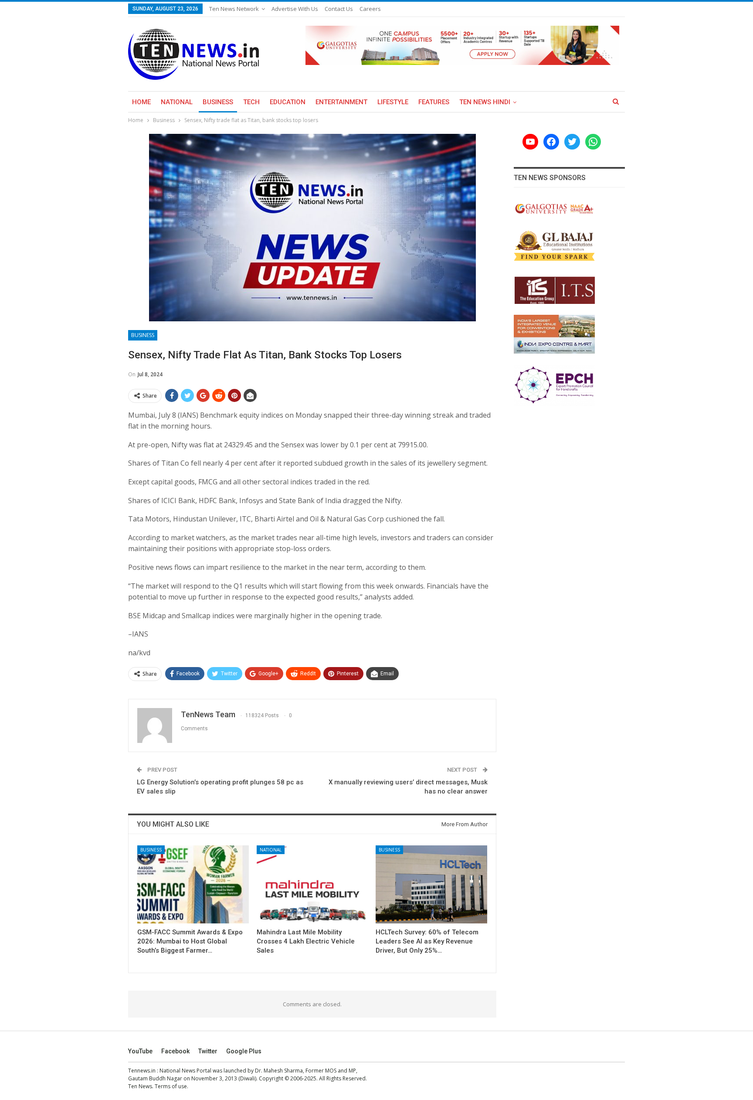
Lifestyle (392, 102)
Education (287, 102)
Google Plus (243, 1051)
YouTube (140, 1051)
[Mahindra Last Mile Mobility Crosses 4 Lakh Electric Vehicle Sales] (312, 884)
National (177, 102)
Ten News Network (234, 9)
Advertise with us (294, 9)
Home (141, 102)
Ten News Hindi (484, 102)
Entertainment (341, 102)
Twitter (207, 1051)
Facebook (175, 1051)
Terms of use (171, 1086)
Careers (370, 9)
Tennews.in (142, 1070)
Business (218, 102)
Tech (251, 102)
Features (433, 102)
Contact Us (339, 9)
